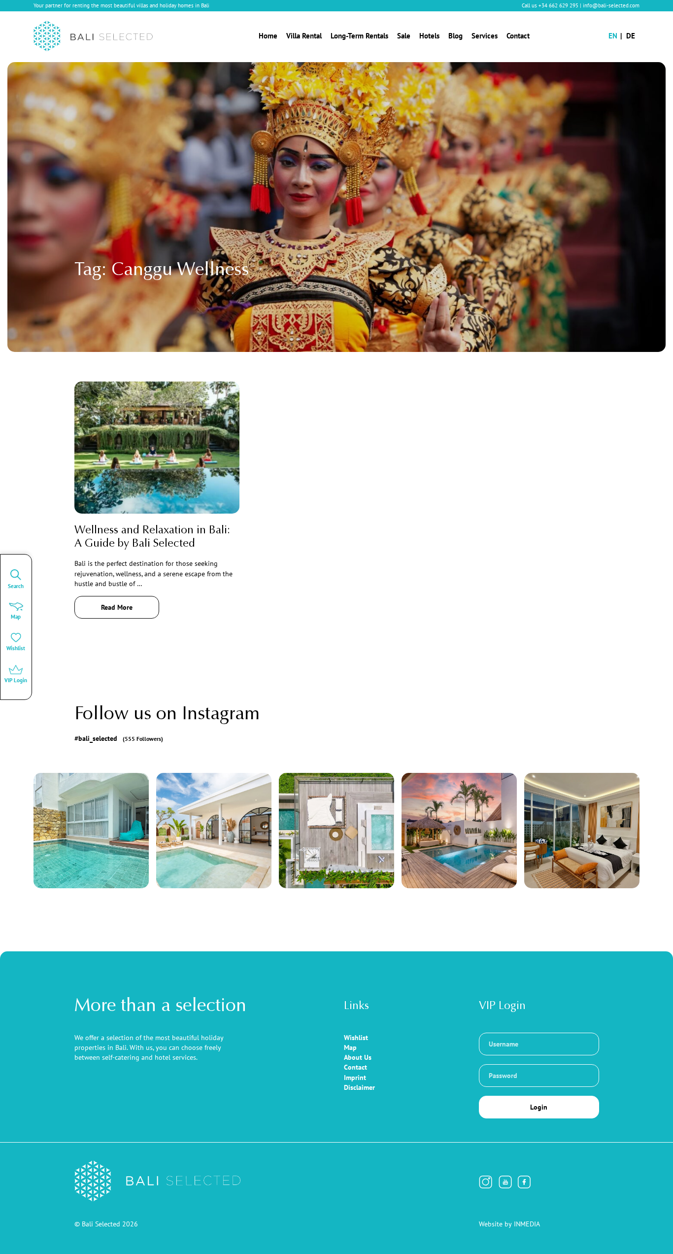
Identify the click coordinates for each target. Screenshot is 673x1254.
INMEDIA (527, 1223)
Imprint (355, 1077)
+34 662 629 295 (558, 5)
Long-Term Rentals (359, 35)
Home (268, 35)
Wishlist (356, 1037)
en (612, 35)
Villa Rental (304, 35)
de (630, 35)
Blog (455, 35)
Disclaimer (359, 1087)
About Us (357, 1057)
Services (484, 35)
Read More (117, 607)
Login (538, 1107)
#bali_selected (119, 738)
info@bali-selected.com (611, 5)
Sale (403, 35)
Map (350, 1047)
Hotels (429, 35)
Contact (518, 35)
